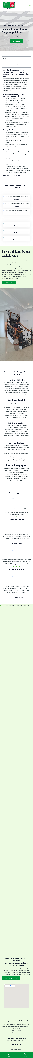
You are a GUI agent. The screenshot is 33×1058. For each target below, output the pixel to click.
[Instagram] (18, 1044)
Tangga (14, 36)
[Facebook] (13, 1044)
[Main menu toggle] (29, 5)
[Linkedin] (20, 1044)
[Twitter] (15, 1044)
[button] (29, 59)
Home (10, 36)
